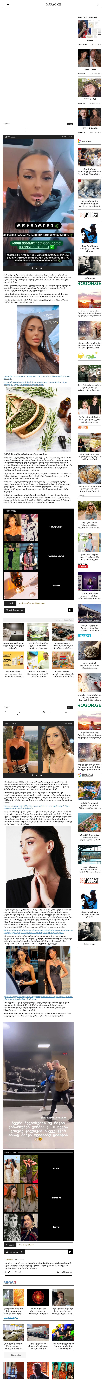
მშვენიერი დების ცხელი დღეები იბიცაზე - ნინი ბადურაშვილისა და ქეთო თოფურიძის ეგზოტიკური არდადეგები (55, 1168)
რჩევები (7, 124)
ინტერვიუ (81, 74)
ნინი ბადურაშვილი (26, 1245)
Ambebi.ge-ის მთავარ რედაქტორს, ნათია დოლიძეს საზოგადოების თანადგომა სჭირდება (89, 99)
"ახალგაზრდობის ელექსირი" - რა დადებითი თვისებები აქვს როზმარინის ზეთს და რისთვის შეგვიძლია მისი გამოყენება (55, 585)
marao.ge (13, 137)
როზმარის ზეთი (38, 603)
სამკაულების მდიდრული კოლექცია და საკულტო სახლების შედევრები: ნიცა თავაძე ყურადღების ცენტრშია (89, 40)
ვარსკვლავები (83, 44)
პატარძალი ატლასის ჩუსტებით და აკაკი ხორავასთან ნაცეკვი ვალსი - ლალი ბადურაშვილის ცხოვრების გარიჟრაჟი (55, 1227)
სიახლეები (81, 103)
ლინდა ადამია (25, 603)
